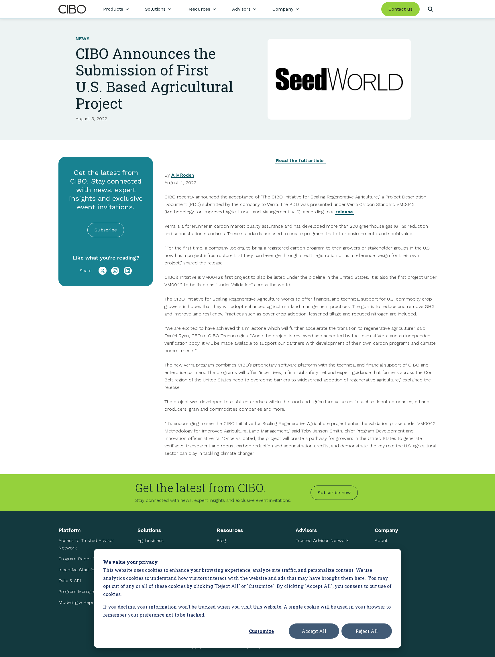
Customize (261, 631)
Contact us (400, 9)
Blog (221, 540)
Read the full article (300, 160)
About (381, 540)
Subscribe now (334, 492)
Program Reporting (78, 559)
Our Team (385, 551)
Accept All (314, 631)
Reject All (366, 631)
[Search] (430, 9)
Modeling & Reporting (81, 602)
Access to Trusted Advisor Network (86, 544)
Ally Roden (182, 175)
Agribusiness (151, 540)
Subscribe (106, 230)
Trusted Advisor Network (322, 540)
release (344, 212)
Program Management (81, 591)
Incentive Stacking (77, 569)
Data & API (69, 580)
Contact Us (386, 573)
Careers (383, 562)
